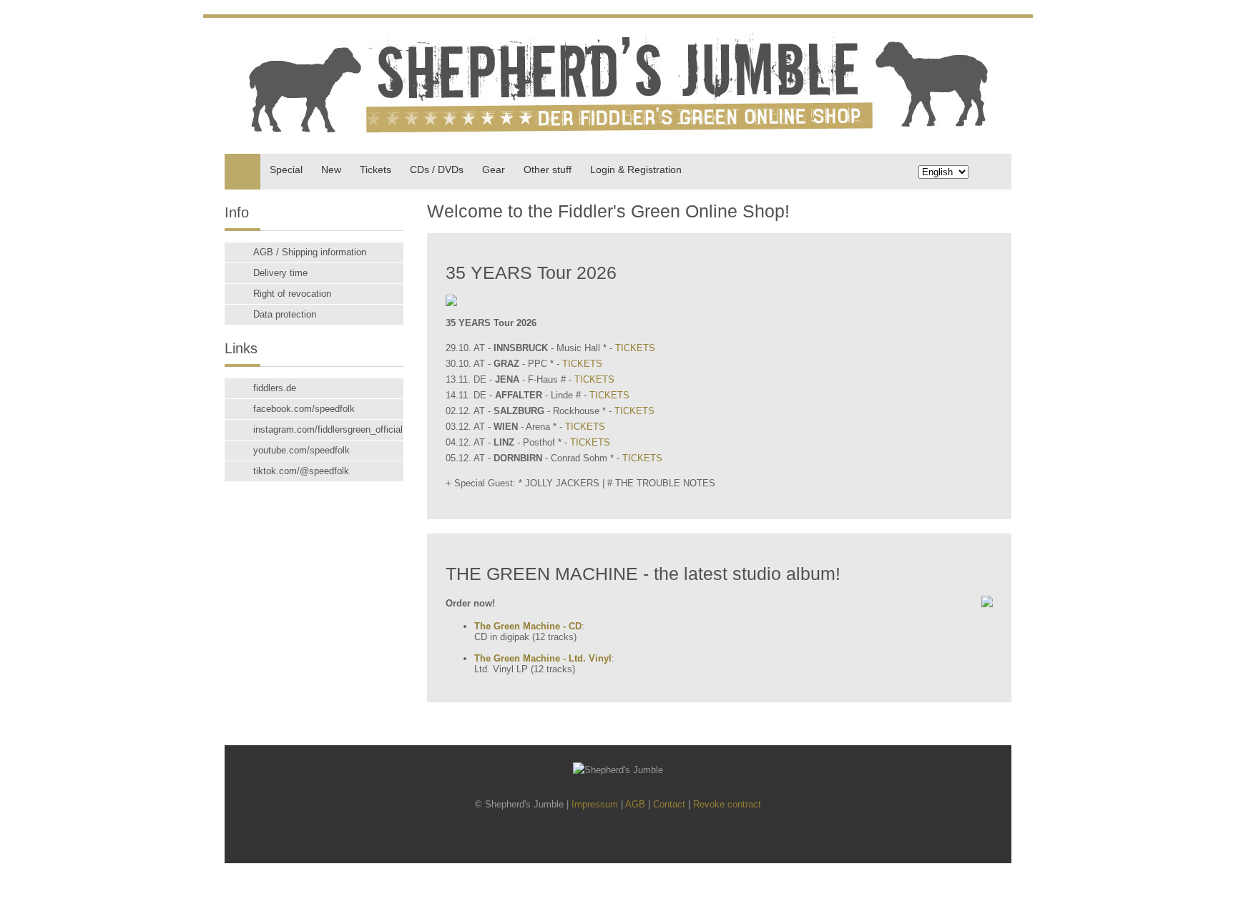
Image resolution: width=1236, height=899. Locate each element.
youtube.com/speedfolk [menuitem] (301, 450)
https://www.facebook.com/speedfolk (595, 839)
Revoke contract (727, 804)
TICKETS (635, 348)
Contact (669, 804)
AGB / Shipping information (309, 252)
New (331, 169)
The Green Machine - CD (528, 626)
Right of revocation (292, 293)
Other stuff (548, 169)
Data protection (284, 314)
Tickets (375, 169)
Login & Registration (636, 169)
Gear (493, 169)
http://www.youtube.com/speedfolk (644, 839)
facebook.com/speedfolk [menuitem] (304, 408)
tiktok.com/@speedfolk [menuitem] (301, 471)
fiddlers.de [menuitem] (274, 388)
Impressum (595, 804)
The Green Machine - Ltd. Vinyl (543, 658)
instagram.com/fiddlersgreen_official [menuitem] (328, 429)
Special (286, 169)
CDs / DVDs (437, 169)
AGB (635, 804)
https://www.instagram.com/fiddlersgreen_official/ (620, 839)
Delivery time (280, 272)
